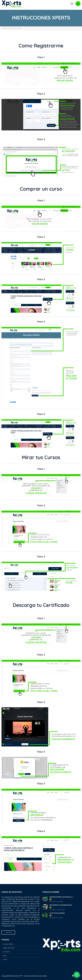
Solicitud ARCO (61, 965)
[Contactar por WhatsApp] (77, 975)
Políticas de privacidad (61, 959)
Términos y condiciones (61, 955)
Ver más (8, 932)
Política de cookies (61, 962)
